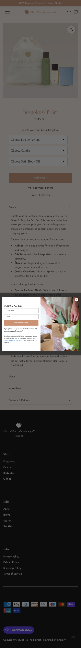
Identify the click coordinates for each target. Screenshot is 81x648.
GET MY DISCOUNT (21, 323)
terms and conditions (15, 340)
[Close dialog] (76, 299)
